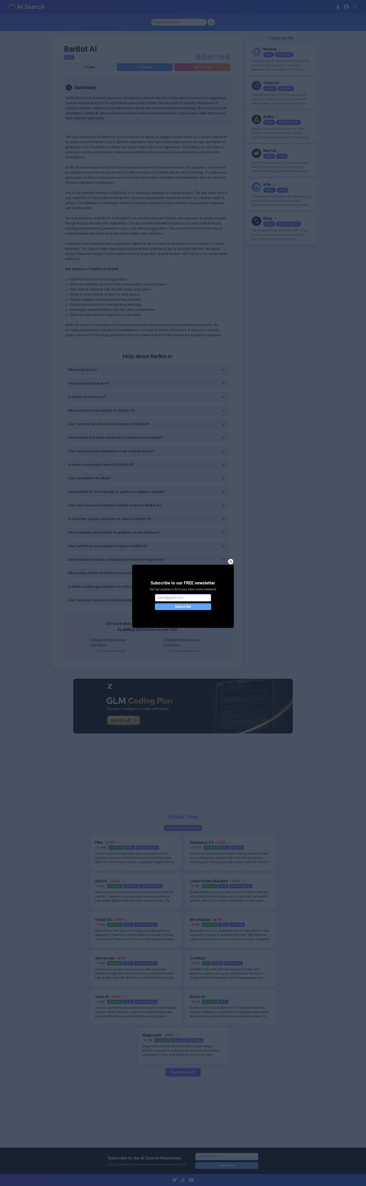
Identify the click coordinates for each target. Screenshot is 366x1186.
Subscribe (183, 607)
